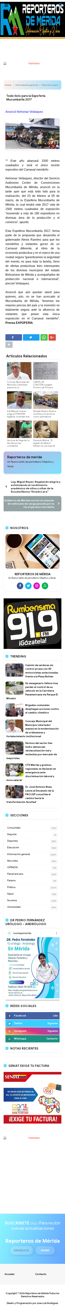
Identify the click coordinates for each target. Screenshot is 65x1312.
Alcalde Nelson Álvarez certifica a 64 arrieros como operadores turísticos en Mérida (44, 415)
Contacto (40, 1274)
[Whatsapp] (45, 585)
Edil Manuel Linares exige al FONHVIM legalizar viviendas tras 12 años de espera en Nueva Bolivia (18, 416)
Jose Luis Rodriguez (47, 1303)
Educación (13, 847)
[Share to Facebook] (13, 337)
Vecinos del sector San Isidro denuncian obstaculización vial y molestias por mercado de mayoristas (31, 751)
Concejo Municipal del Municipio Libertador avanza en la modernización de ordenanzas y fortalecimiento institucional (32, 729)
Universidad (13, 906)
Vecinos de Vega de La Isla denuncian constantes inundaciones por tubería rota (18, 446)
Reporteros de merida (24, 457)
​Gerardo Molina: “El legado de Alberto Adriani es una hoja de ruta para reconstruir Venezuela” (44, 446)
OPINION (12, 867)
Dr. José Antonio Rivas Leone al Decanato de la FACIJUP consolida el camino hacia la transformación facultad (30, 794)
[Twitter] (28, 585)
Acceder (10, 1274)
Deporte (12, 834)
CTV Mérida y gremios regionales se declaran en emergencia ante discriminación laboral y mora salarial (31, 772)
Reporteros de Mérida (37, 1293)
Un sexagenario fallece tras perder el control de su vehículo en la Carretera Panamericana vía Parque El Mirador (32, 691)
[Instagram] (36, 585)
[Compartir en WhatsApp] (44, 337)
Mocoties (12, 860)
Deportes (12, 840)
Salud (10, 893)
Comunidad (13, 827)
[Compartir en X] (31, 337)
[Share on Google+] (52, 337)
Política (11, 887)
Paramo (11, 880)
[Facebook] (20, 585)
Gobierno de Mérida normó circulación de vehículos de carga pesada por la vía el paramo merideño (29, 504)
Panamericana (15, 873)
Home (8, 85)
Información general (27, 85)
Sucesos (12, 900)
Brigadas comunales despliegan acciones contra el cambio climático (42, 709)
